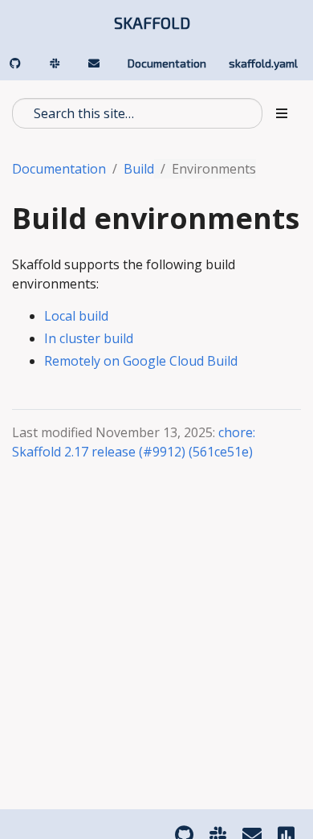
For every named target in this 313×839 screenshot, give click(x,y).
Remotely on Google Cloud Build (141, 361)
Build (139, 169)
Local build (76, 316)
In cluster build (88, 338)
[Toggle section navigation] (281, 113)
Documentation (59, 169)
